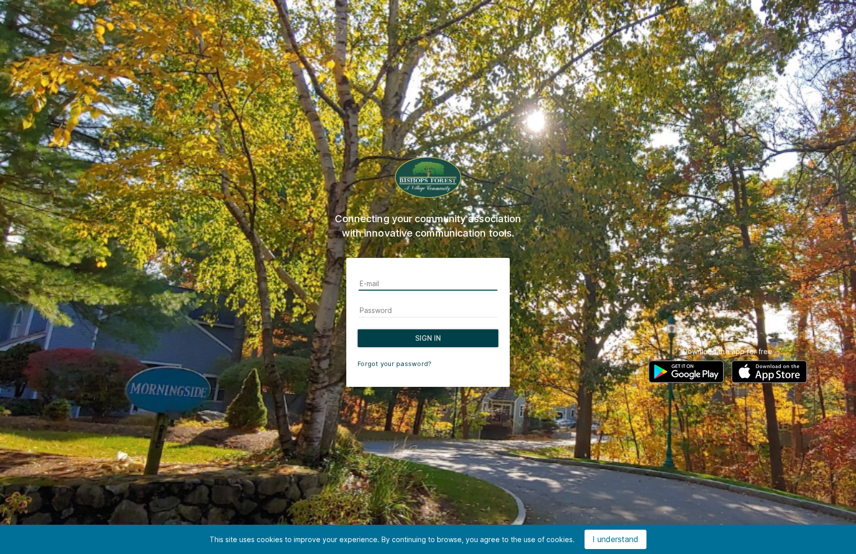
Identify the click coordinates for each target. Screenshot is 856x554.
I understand (615, 539)
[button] (686, 372)
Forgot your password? (394, 364)
